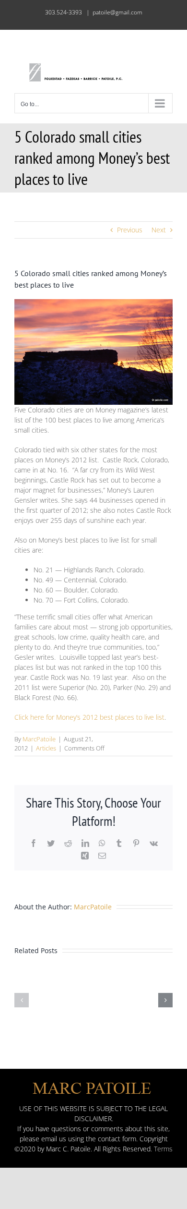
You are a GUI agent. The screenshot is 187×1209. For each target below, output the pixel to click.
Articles (46, 748)
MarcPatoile (39, 739)
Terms (163, 1148)
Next (159, 229)
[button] (21, 1000)
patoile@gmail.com (117, 12)
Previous (129, 229)
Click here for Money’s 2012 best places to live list (89, 717)
